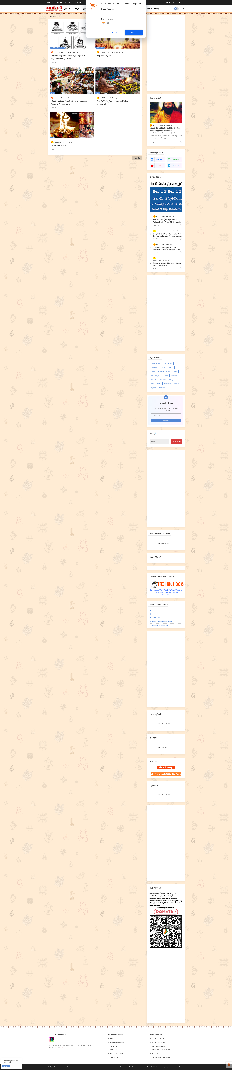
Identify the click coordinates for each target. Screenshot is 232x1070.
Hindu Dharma (155, 363)
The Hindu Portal (158, 1038)
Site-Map (175, 1067)
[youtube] (180, 2)
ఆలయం (147, 8)
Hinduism (154, 367)
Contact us (58, 2)
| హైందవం (66, 8)
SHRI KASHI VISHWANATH (161, 1049)
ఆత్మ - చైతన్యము (155, 375)
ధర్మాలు (77, 8)
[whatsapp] (170, 2)
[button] (184, 8)
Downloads (155, 614)
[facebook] (166, 2)
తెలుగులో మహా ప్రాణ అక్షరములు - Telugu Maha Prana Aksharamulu (167, 221)
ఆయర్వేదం (154, 379)
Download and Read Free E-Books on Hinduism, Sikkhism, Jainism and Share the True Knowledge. (166, 592)
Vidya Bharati (115, 1046)
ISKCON (155, 1053)
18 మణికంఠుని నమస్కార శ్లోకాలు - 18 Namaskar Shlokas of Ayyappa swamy (167, 248)
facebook (159, 159)
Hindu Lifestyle (167, 363)
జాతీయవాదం (167, 383)
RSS (111, 1038)
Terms (181, 1067)
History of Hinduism (164, 371)
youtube (159, 165)
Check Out (5, 1062)
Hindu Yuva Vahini (116, 1053)
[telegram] (173, 2)
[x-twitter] (176, 2)
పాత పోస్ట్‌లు (137, 158)
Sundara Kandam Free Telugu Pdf (162, 621)
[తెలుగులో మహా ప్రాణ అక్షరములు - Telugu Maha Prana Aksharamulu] (166, 196)
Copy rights (79, 2)
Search (177, 441)
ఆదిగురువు (165, 375)
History (153, 371)
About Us (50, 2)
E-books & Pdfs (156, 618)
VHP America (114, 1057)
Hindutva (170, 367)
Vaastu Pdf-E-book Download (160, 625)
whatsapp (176, 159)
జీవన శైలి (176, 383)
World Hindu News (158, 1042)
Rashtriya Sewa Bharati (118, 1042)
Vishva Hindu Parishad (118, 1049)
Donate (128, 1067)
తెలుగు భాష (162, 387)
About (122, 1067)
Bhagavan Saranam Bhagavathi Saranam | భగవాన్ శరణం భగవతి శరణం (167, 264)
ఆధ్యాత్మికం (174, 375)
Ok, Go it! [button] (6, 1066)
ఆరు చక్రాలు (163, 379)
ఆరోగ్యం (157, 8)
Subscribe (133, 32)
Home (117, 1067)
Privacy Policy (68, 2)
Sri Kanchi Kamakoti (159, 1046)
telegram (176, 165)
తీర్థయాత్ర (153, 387)
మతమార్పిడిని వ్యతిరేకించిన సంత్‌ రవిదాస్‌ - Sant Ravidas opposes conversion (165, 129)
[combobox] (106, 23)
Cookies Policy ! (156, 1067)
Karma (175, 371)
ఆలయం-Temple (155, 383)
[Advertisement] (166, 53)
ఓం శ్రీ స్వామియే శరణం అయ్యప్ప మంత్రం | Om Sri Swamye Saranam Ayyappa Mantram (167, 235)
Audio (153, 610)
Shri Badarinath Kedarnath (161, 1057)
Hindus (162, 367)
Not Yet (114, 32)
